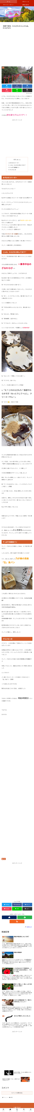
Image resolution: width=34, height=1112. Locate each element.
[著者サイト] (9, 917)
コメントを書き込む (17, 1092)
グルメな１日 (12, 169)
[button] (30, 522)
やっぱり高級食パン (14, 167)
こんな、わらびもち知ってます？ (17, 165)
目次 (15, 159)
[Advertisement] (17, 47)
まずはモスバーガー (14, 163)
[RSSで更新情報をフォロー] (17, 921)
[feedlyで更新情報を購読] (24, 917)
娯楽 (4, 859)
